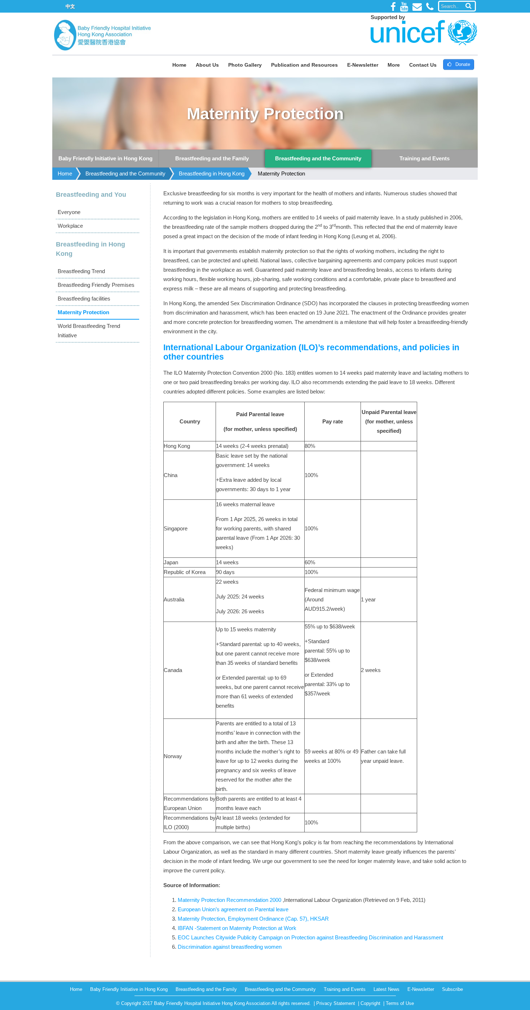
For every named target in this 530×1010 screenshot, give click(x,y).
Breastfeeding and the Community (125, 173)
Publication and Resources (304, 65)
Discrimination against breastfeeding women (230, 947)
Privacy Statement (335, 1003)
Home (179, 65)
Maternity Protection (281, 173)
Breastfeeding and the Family (206, 989)
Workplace (70, 226)
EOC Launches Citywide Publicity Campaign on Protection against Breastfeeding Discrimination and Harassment (310, 937)
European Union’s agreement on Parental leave (233, 909)
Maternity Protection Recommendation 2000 (229, 900)
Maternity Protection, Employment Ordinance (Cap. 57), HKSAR (253, 919)
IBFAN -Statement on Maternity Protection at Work (237, 928)
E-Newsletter (362, 65)
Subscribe (452, 989)
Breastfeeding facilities (84, 298)
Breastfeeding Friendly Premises (96, 285)
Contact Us (423, 65)
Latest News (386, 989)
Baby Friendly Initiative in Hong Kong (129, 989)
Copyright (370, 1003)
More (394, 65)
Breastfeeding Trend (81, 271)
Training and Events (345, 989)
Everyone (69, 212)
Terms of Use (400, 1003)
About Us (207, 65)
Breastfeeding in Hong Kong (211, 173)
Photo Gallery (245, 65)
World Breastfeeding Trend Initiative (89, 330)
